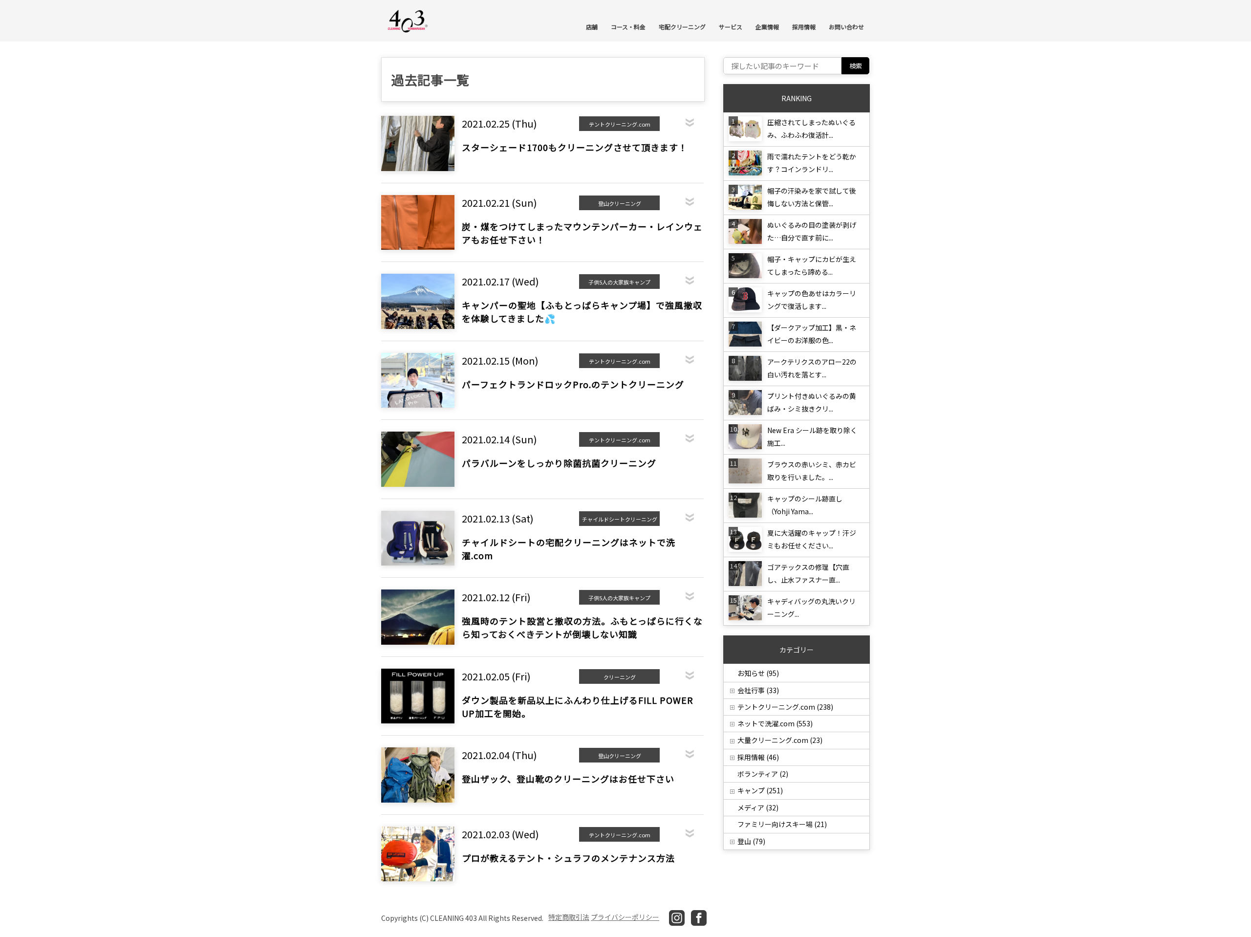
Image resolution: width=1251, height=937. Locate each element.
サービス (730, 26)
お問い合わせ (846, 26)
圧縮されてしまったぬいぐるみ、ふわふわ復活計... (811, 128)
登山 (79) (751, 841)
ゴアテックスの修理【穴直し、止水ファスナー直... (808, 573)
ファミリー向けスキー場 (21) (782, 824)
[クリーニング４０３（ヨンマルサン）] (408, 20)
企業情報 (767, 26)
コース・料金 (628, 26)
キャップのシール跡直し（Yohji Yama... (804, 505)
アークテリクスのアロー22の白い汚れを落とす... (812, 368)
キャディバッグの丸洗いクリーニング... (811, 607)
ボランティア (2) (762, 774)
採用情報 (804, 26)
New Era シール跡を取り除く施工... (812, 436)
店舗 (592, 26)
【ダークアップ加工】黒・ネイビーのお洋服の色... (811, 334)
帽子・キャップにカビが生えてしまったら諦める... (811, 265)
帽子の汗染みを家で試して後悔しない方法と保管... (811, 197)
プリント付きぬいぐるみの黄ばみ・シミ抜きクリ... (811, 402)
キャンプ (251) (760, 790)
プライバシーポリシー (625, 917)
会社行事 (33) (758, 690)
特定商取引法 (568, 917)
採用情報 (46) (758, 757)
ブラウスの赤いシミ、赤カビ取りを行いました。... (811, 470)
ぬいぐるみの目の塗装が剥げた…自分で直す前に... (811, 231)
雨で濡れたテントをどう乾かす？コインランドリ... (811, 163)
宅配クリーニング (682, 26)
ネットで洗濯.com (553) (775, 723)
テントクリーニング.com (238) (785, 707)
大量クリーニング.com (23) (779, 740)
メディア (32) (757, 807)
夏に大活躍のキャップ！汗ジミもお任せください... (811, 539)
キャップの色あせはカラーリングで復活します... (811, 299)
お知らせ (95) (758, 673)
